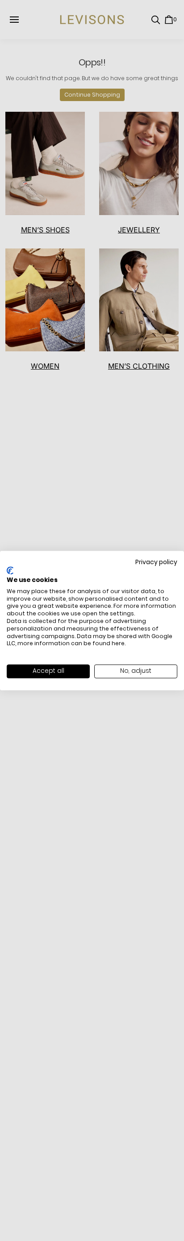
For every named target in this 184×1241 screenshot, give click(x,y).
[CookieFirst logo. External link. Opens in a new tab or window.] (10, 571)
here (118, 643)
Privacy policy (156, 562)
